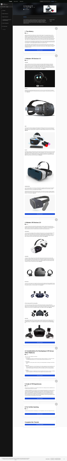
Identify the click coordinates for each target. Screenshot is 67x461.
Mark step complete (40, 342)
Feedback (53, 1)
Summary (25, 16)
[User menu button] (56, 1)
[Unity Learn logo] (10, 1)
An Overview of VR (5, 4)
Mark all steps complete (40, 424)
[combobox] (45, 1)
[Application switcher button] (55, 1)
